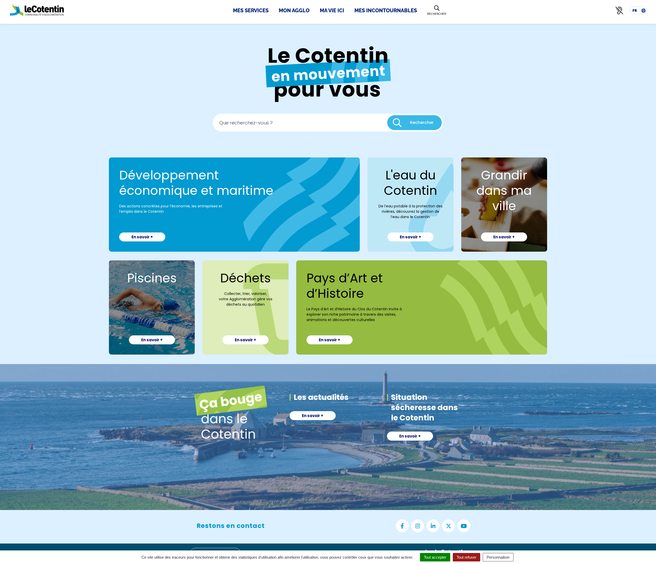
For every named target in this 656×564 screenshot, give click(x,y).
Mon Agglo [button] (294, 10)
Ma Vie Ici (332, 10)
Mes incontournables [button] (385, 10)
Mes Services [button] (251, 10)
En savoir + (142, 237)
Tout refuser (466, 557)
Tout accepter (435, 557)
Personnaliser (498, 557)
